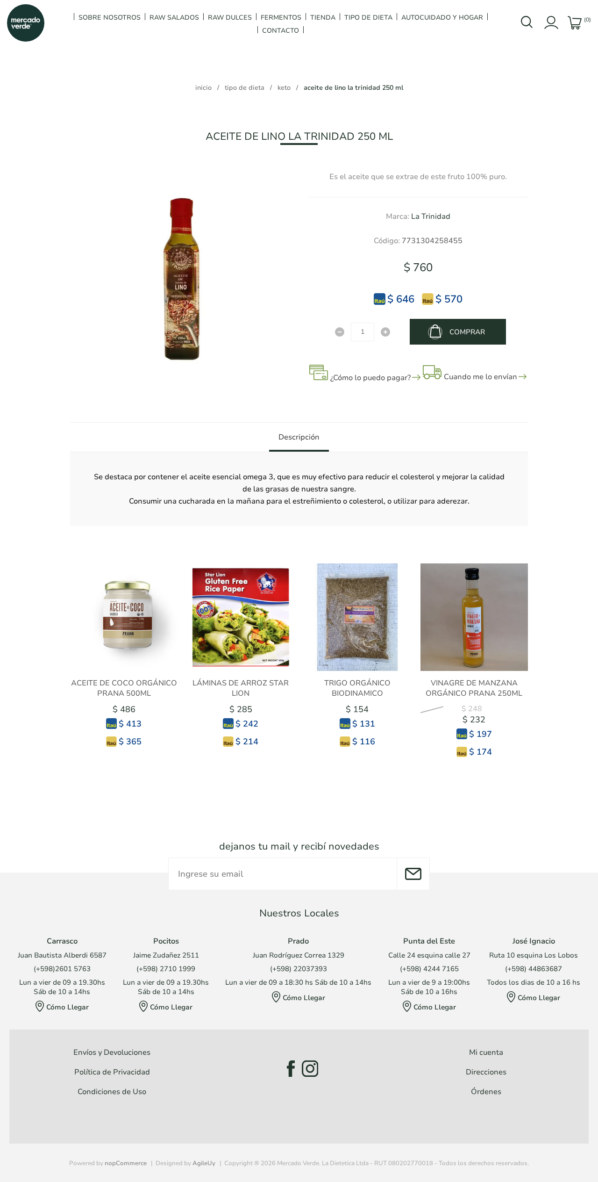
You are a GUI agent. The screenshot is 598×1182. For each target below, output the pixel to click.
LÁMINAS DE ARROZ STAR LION (240, 688)
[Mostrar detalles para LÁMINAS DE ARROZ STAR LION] (240, 617)
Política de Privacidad (112, 1072)
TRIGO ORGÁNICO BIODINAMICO (357, 688)
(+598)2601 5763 (62, 968)
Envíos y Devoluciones (111, 1052)
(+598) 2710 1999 (165, 968)
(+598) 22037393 (298, 968)
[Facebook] (288, 1068)
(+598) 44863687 (533, 968)
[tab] (299, 437)
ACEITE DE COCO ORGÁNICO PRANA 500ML (124, 688)
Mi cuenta (486, 1052)
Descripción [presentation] (299, 437)
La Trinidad (430, 216)
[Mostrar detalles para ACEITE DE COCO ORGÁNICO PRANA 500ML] (124, 617)
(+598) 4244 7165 (429, 968)
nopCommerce (126, 1163)
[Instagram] (310, 1068)
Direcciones (486, 1072)
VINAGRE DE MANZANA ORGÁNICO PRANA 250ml (474, 688)
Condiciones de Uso (112, 1092)
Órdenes (486, 1092)
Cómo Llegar (67, 1007)
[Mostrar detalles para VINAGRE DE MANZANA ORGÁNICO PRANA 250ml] (474, 617)
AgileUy (203, 1163)
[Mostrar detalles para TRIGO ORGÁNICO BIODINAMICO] (357, 617)
